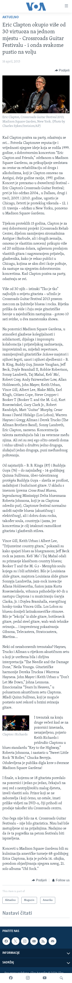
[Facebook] (11, 978)
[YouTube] (44, 978)
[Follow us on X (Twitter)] (15, 941)
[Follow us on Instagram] (25, 941)
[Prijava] (52, 941)
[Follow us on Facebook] (6, 941)
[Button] (62, 70)
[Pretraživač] (61, 978)
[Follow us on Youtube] (34, 941)
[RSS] (43, 941)
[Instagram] (28, 978)
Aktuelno (10, 17)
